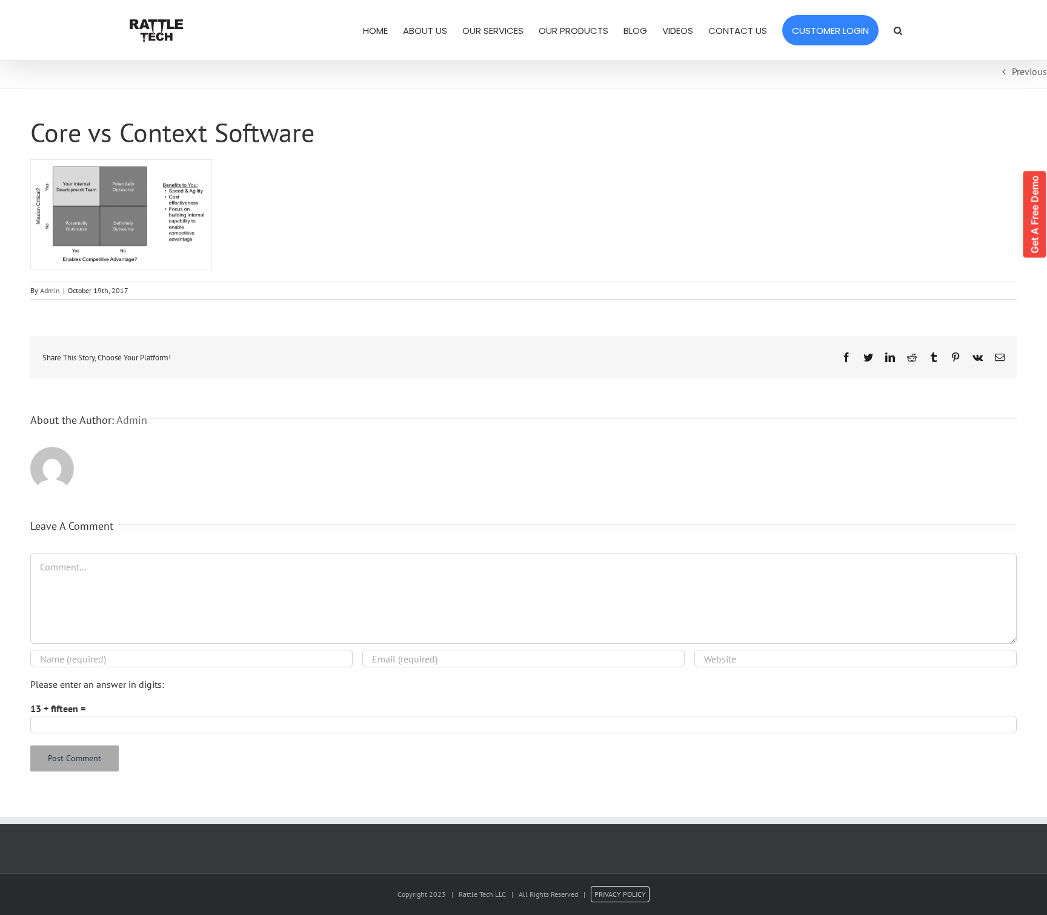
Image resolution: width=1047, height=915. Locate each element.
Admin (50, 290)
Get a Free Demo (1035, 215)
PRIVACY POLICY (620, 894)
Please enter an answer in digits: (97, 684)
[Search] (898, 30)
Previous (1029, 71)
